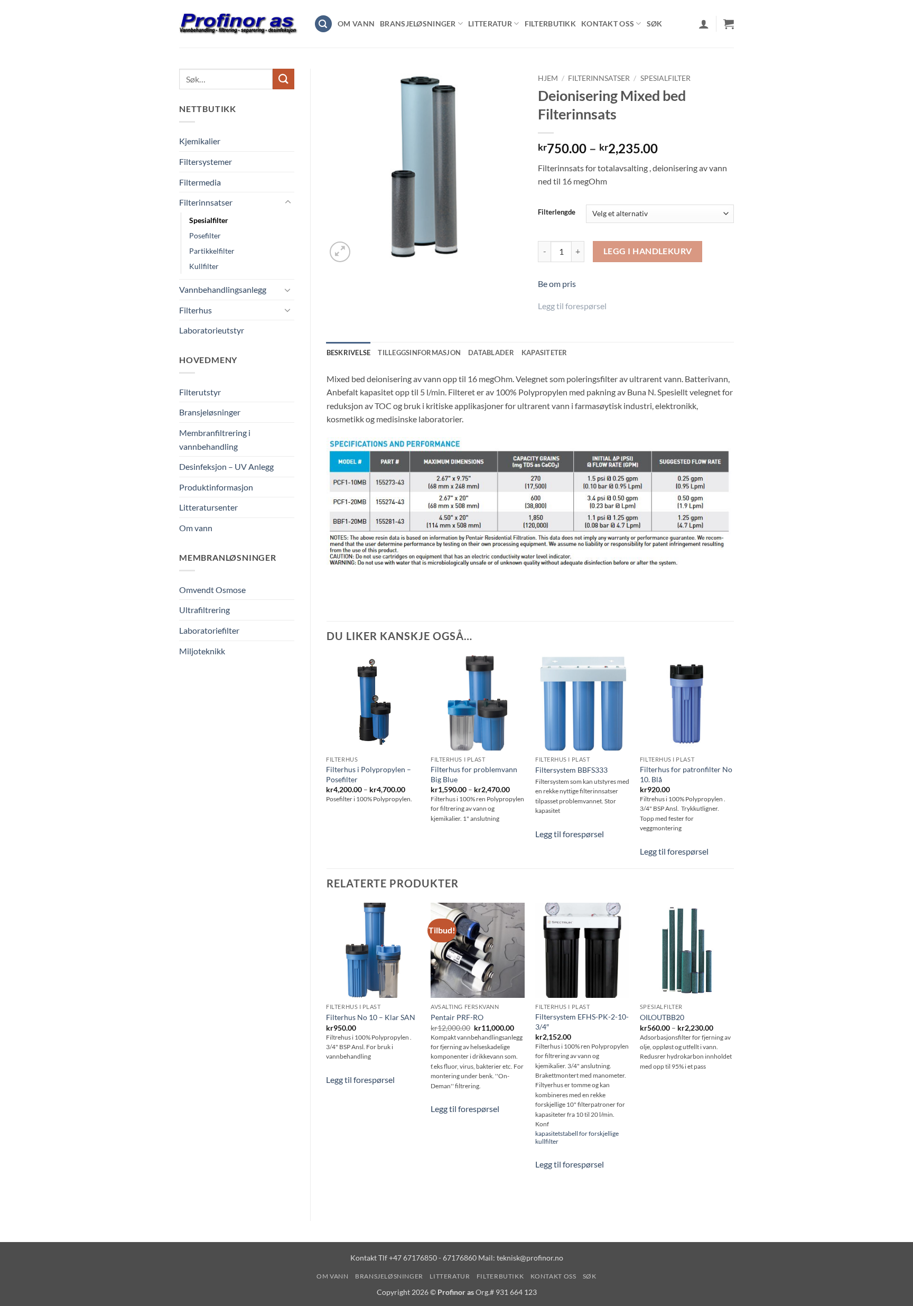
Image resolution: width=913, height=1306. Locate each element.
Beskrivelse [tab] (349, 352)
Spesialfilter (208, 220)
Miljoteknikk (202, 651)
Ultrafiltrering (204, 610)
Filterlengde (556, 212)
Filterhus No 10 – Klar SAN (370, 1017)
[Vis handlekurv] (728, 23)
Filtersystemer (205, 161)
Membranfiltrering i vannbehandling (214, 439)
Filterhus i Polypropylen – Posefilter (368, 774)
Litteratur (490, 23)
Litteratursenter (208, 507)
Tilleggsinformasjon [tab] (419, 352)
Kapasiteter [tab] (544, 352)
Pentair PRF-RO (457, 1017)
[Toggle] (288, 202)
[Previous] (327, 1053)
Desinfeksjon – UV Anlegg (226, 466)
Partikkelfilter (212, 250)
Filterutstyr (200, 392)
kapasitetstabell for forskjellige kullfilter (577, 1137)
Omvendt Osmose (212, 590)
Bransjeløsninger (418, 23)
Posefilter (205, 235)
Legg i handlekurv (647, 251)
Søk (655, 23)
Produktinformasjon (216, 487)
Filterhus (195, 310)
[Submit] (283, 79)
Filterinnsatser (205, 202)
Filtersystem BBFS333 (571, 769)
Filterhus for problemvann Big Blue (474, 774)
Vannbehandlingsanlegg (222, 289)
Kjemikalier (199, 141)
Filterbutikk (550, 23)
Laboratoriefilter (209, 630)
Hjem (548, 78)
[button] (323, 24)
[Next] (733, 1053)
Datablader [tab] (491, 352)
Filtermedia (200, 182)
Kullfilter (204, 266)
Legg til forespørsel (572, 306)
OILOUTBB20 (662, 1017)
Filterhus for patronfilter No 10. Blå (686, 774)
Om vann (356, 23)
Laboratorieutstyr (211, 330)
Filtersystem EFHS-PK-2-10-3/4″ (582, 1021)
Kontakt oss (607, 23)
